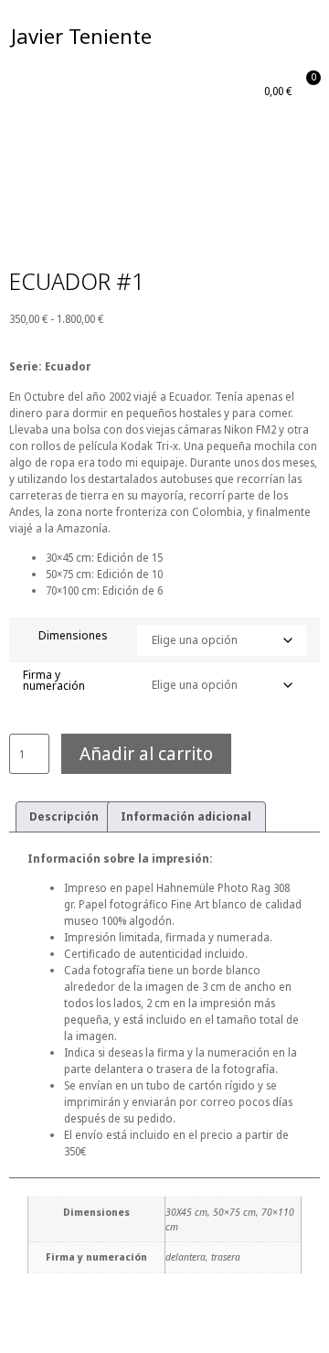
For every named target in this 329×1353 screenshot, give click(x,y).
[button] (249, 36)
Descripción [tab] (64, 816)
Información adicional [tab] (186, 816)
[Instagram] (301, 36)
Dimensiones (73, 635)
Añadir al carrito (146, 753)
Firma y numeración (54, 681)
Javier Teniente (81, 35)
